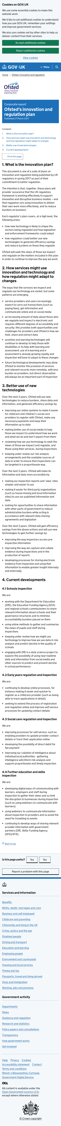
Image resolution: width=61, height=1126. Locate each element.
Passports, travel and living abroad (22, 976)
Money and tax (10, 970)
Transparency (10, 1035)
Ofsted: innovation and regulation (28, 74)
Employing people (12, 953)
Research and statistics (16, 1023)
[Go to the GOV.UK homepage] (13, 67)
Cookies (26, 1060)
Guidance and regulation (16, 1018)
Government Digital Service (18, 1077)
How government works (16, 1040)
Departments (10, 1006)
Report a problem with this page (30, 871)
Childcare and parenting (16, 919)
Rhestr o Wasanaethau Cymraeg (20, 1073)
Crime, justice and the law (17, 930)
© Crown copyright (30, 1118)
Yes (34, 859)
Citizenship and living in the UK (20, 925)
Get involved (9, 1046)
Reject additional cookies (30, 50)
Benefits (7, 902)
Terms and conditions (14, 1068)
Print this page (14, 156)
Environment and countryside (19, 959)
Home (5, 74)
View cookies (30, 57)
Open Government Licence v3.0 (20, 1091)
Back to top (10, 843)
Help (5, 1060)
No (47, 859)
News (5, 1012)
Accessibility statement (16, 1064)
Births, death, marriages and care (21, 908)
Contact (37, 1064)
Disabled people (11, 936)
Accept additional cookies (30, 42)
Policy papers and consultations (20, 1029)
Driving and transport (14, 942)
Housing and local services (17, 965)
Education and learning (15, 947)
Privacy (14, 1060)
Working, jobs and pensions (18, 987)
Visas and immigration (14, 982)
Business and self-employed (18, 913)
